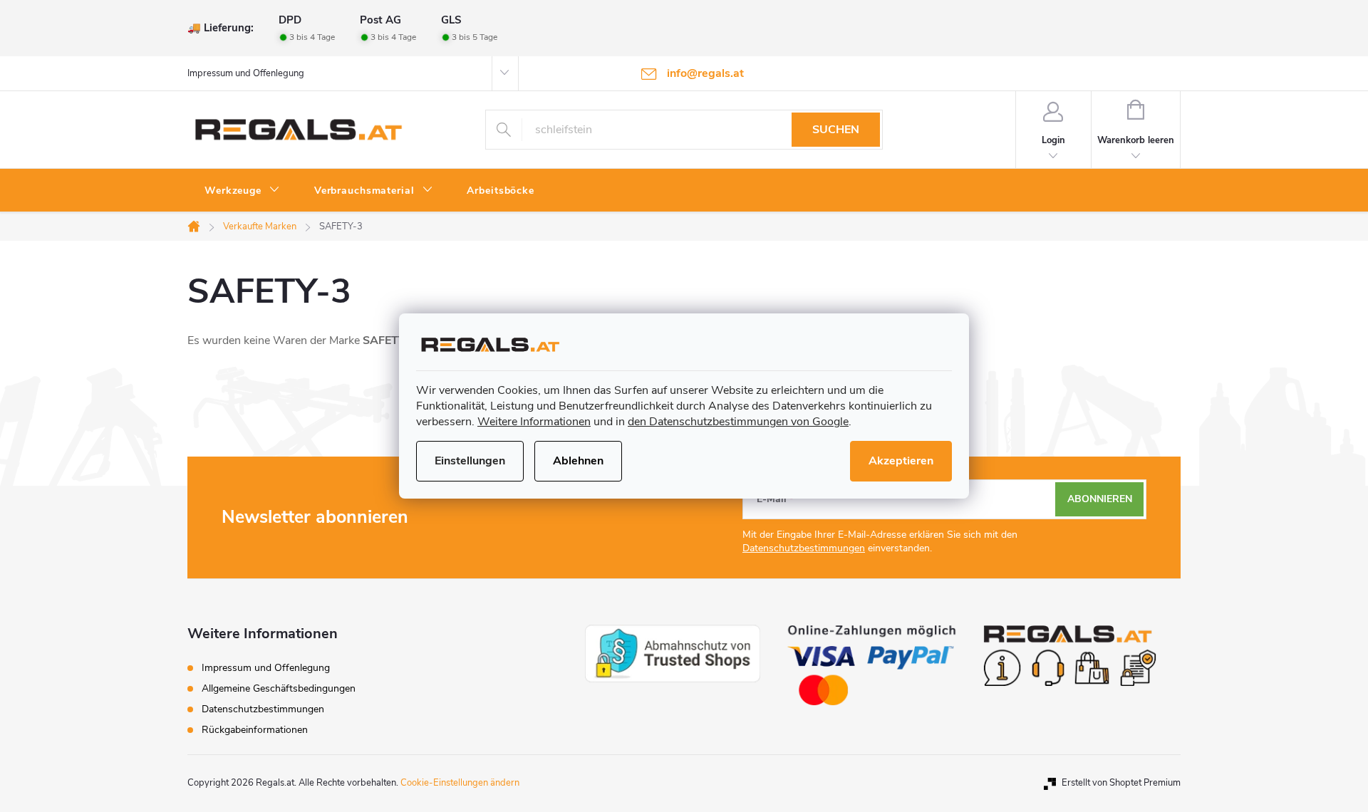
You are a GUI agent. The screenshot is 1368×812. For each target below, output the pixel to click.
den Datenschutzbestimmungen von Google (738, 422)
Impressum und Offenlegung (245, 73)
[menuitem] (242, 191)
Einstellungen (470, 461)
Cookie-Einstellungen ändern (459, 782)
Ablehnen (578, 461)
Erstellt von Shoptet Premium (1121, 782)
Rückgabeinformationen (255, 729)
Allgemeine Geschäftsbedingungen (279, 688)
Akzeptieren (901, 461)
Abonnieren (1099, 499)
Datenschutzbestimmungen (803, 548)
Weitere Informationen (534, 422)
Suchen (835, 129)
